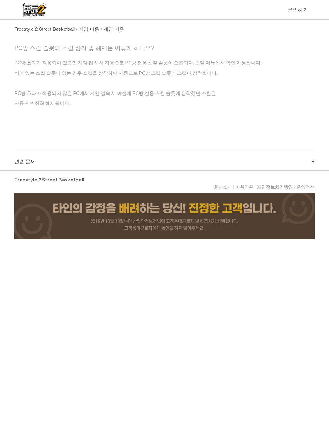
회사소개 (223, 187)
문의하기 (298, 9)
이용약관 (244, 187)
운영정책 (306, 187)
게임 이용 (89, 28)
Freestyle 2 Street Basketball (44, 28)
